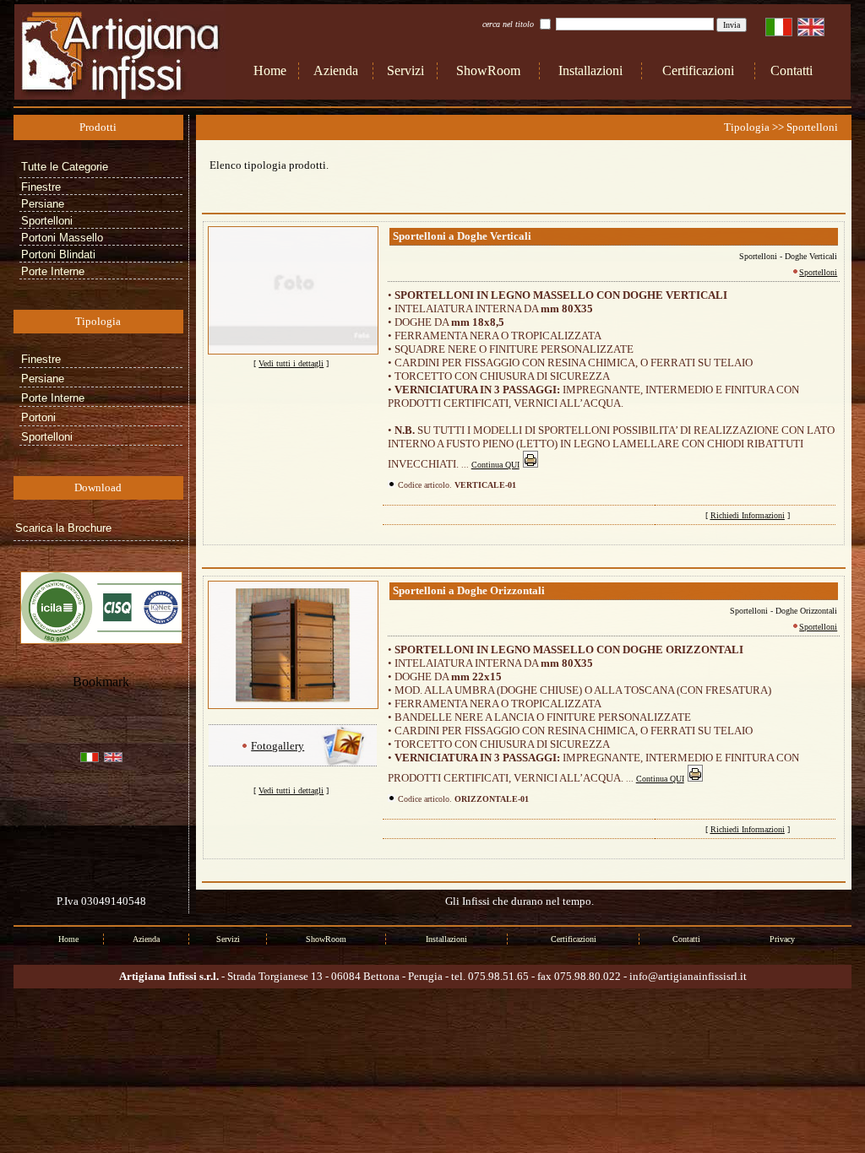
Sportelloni (818, 272)
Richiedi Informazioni (747, 515)
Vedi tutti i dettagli (291, 363)
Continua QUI (495, 464)
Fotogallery (277, 745)
